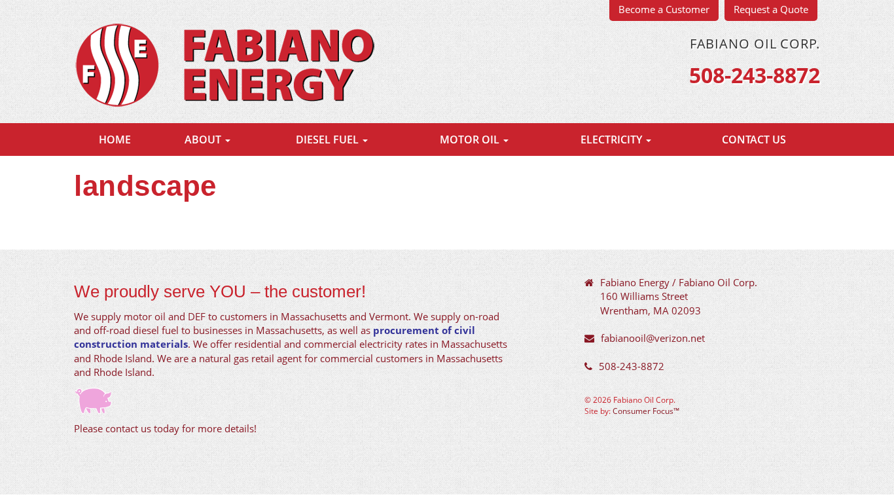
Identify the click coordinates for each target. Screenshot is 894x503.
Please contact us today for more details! (165, 428)
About (204, 139)
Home (115, 139)
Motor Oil (471, 139)
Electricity (613, 139)
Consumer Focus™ (646, 410)
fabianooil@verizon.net (653, 338)
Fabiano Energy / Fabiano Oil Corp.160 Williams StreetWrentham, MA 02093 (678, 296)
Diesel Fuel (328, 139)
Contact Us (754, 139)
